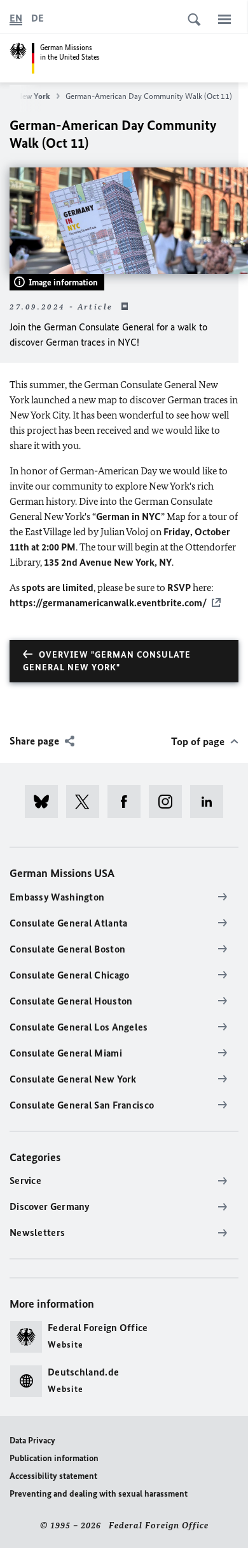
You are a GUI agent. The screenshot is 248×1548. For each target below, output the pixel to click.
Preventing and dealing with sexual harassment (99, 1493)
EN (16, 18)
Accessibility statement (53, 1476)
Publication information (54, 1458)
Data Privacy (32, 1440)
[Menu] (224, 19)
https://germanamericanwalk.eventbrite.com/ (108, 603)
